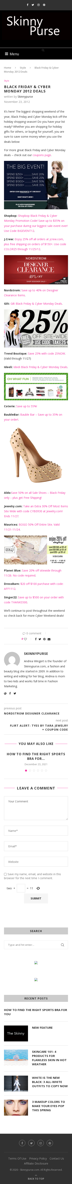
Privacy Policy (38, 1158)
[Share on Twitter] (40, 639)
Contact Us (57, 1158)
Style (23, 67)
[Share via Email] (49, 639)
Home (7, 67)
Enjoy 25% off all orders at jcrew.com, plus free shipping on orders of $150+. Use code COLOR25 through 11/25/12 (35, 244)
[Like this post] (28, 639)
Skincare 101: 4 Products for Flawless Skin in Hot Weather (49, 1058)
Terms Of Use (17, 1158)
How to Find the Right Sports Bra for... (36, 756)
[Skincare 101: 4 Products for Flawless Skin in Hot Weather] (16, 1057)
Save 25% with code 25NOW (46, 353)
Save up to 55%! (26, 406)
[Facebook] (27, 5)
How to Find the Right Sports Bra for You (35, 1012)
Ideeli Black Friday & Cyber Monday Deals (40, 367)
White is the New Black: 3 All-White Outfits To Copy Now (50, 1082)
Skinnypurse (25, 96)
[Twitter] (33, 5)
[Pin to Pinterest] (44, 639)
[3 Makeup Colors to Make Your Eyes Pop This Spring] (16, 1108)
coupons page (42, 155)
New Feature (42, 1027)
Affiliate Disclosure (36, 1163)
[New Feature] (16, 1033)
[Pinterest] (44, 5)
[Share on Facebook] (36, 639)
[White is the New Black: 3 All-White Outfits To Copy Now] (16, 1084)
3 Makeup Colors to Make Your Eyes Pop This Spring (48, 1106)
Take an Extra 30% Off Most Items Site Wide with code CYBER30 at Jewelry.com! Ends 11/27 (36, 511)
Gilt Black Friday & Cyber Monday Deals (36, 303)
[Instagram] (38, 5)
